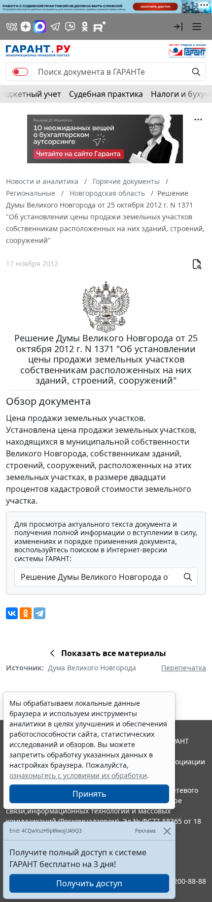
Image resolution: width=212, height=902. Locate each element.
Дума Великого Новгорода (92, 667)
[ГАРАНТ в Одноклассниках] (85, 26)
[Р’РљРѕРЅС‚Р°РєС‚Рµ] (12, 613)
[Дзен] (26, 26)
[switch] (20, 72)
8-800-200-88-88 (179, 881)
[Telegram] (39, 613)
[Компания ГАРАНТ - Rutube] (100, 26)
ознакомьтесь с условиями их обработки (78, 775)
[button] (178, 26)
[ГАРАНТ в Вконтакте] (12, 26)
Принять (89, 793)
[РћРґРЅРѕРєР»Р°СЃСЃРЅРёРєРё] (26, 613)
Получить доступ (89, 883)
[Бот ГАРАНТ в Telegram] (70, 26)
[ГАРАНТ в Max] (40, 26)
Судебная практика (106, 94)
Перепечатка (183, 667)
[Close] (167, 831)
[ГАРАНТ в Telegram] (55, 26)
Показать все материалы (113, 653)
